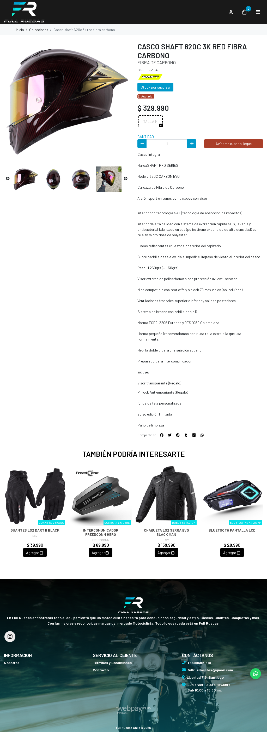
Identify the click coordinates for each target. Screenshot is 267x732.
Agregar (32, 552)
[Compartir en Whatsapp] (202, 435)
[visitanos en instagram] (9, 636)
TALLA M (150, 121)
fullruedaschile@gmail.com (210, 670)
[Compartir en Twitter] (169, 435)
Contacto (101, 670)
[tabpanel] (35, 516)
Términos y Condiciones (112, 662)
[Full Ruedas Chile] (113, 12)
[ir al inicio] (133, 605)
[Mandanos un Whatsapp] (255, 673)
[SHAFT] (150, 76)
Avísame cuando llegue (234, 143)
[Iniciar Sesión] (230, 12)
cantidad (145, 136)
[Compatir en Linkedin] (194, 435)
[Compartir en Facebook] (161, 435)
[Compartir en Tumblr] (186, 435)
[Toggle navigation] (257, 12)
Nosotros (11, 662)
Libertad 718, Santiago (205, 677)
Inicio (20, 29)
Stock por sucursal (156, 87)
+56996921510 (199, 662)
